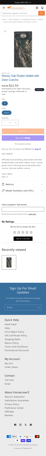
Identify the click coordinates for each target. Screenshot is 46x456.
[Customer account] (37, 8)
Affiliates (9, 411)
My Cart (9, 363)
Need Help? (11, 324)
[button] (23, 184)
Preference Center (14, 407)
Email (8, 383)
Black (6, 113)
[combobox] (23, 13)
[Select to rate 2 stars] (19, 232)
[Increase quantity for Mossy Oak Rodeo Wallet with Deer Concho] (15, 123)
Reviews (9, 415)
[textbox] (23, 209)
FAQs (7, 328)
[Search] (41, 13)
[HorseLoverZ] (16, 8)
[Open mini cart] (42, 8)
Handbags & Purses (28, 19)
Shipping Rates (12, 339)
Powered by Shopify (30, 445)
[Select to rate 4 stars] (27, 232)
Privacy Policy (12, 404)
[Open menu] (3, 8)
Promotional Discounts (17, 350)
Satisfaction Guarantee (17, 400)
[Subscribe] (38, 307)
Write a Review (23, 239)
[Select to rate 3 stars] (23, 232)
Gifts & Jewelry (14, 19)
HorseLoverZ (18, 445)
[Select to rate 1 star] (14, 232)
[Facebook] (15, 425)
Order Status (11, 367)
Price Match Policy (14, 331)
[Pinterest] (30, 425)
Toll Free (9, 380)
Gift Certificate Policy (16, 335)
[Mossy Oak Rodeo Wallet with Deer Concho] (9, 262)
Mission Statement (14, 396)
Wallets (41, 19)
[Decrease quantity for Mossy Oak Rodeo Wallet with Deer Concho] (4, 123)
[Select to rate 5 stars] (31, 232)
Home (4, 19)
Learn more (32, 214)
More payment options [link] (23, 144)
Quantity (5, 118)
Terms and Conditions (16, 346)
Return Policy (12, 343)
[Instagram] (20, 425)
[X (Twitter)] (25, 425)
